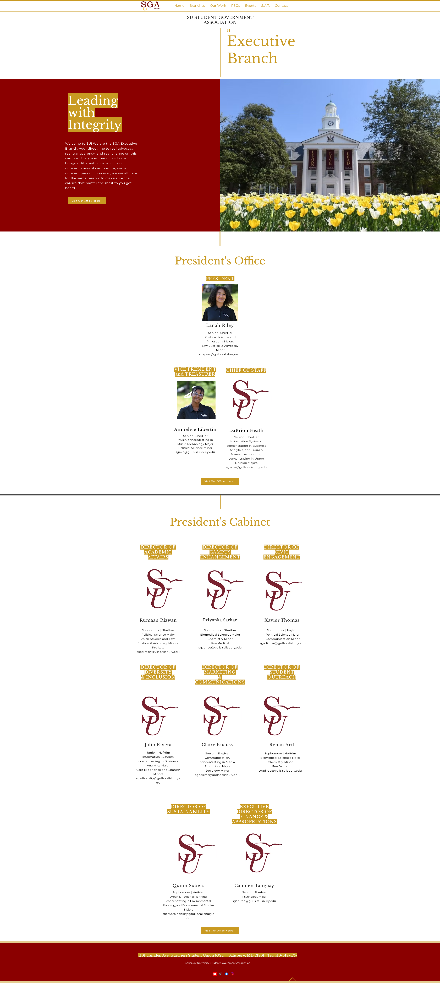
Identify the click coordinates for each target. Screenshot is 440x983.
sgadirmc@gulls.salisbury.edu (217, 775)
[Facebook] (226, 974)
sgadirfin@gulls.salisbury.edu (254, 901)
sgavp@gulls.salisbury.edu (195, 452)
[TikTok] (221, 974)
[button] (197, 5)
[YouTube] (215, 974)
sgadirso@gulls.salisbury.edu (280, 770)
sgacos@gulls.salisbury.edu (246, 467)
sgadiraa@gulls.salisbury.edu (158, 651)
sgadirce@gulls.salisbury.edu (220, 647)
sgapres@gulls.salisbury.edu (220, 354)
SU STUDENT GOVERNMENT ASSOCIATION (220, 20)
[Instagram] (232, 974)
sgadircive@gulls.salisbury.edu (283, 643)
